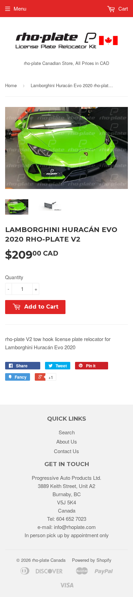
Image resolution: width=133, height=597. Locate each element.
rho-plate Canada (48, 560)
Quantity (14, 277)
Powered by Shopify (92, 560)
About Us (66, 441)
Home (11, 85)
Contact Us (66, 450)
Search (67, 432)
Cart (122, 8)
